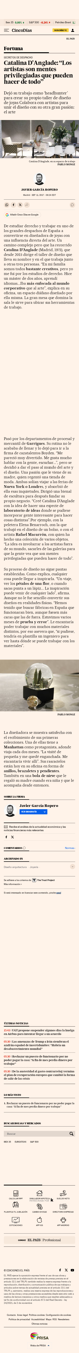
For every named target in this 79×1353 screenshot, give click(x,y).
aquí (58, 892)
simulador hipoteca (40, 1198)
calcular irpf (16, 1198)
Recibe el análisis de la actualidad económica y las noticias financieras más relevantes (35, 828)
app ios (39, 1225)
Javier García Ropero (39, 189)
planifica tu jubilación (15, 1212)
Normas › (70, 848)
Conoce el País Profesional (39, 1240)
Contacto (11, 1315)
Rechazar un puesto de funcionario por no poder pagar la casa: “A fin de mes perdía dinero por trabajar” (38, 1060)
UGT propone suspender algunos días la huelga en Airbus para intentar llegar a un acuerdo (39, 1032)
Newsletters (63, 1319)
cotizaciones (15, 1225)
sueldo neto (63, 1198)
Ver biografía (29, 811)
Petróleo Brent (63, 22)
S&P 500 (34, 22)
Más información (12, 884)
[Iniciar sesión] (72, 30)
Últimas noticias (16, 1023)
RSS (55, 1319)
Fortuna (13, 48)
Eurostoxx (20, 1142)
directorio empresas (63, 1212)
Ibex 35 (9, 22)
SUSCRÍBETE (60, 30)
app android (63, 1225)
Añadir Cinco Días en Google (24, 214)
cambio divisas (39, 1212)
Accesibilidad (38, 1319)
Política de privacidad (19, 1319)
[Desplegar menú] (6, 30)
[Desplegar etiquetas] (72, 866)
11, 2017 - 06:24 (44, 195)
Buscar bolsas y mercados (22, 1123)
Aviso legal (22, 1315)
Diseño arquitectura (15, 867)
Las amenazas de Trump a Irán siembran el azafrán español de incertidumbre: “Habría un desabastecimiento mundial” (36, 1045)
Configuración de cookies (58, 1315)
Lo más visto (12, 1095)
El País (70, 38)
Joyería (34, 867)
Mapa (48, 1319)
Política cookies (37, 1315)
